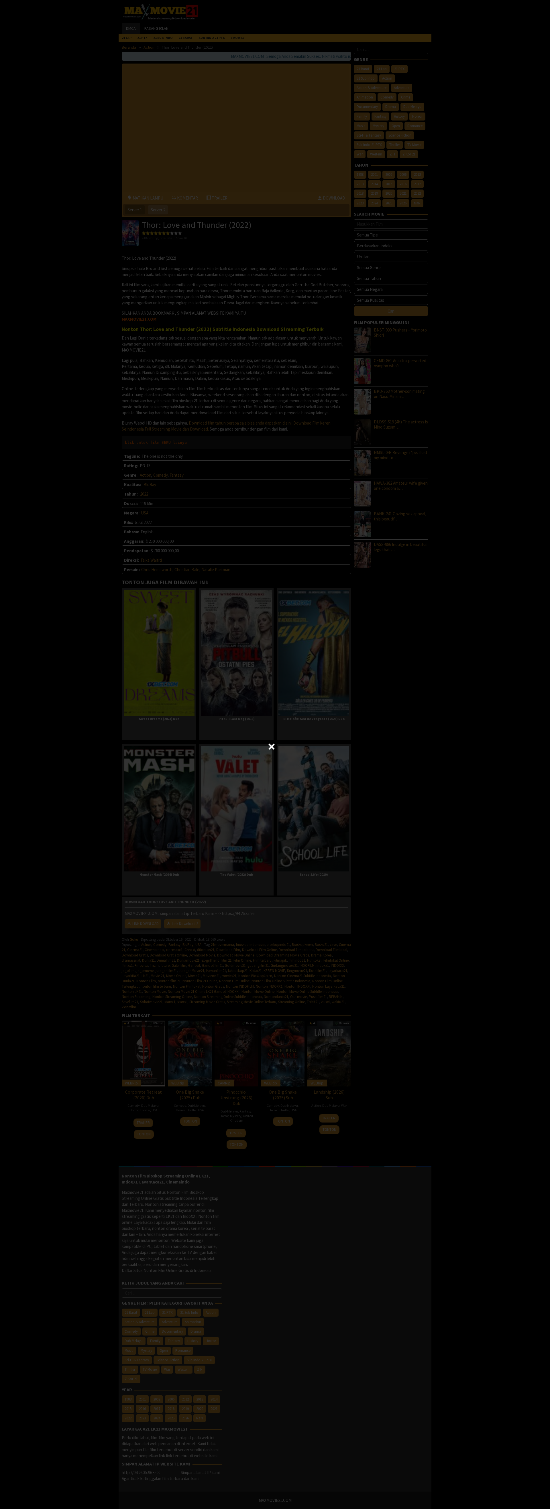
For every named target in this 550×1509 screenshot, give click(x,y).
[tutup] (271, 746)
